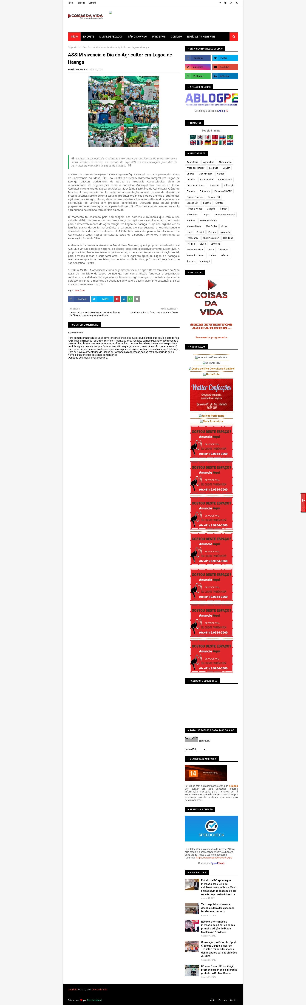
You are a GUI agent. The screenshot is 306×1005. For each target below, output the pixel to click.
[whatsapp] (236, 3)
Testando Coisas (195, 255)
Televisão (223, 249)
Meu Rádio (211, 226)
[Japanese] (208, 138)
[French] (200, 144)
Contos (220, 174)
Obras (224, 226)
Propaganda (193, 238)
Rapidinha (228, 238)
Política (212, 232)
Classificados (205, 174)
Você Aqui (205, 261)
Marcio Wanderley (77, 69)
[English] (193, 144)
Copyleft (72, 989)
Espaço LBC (214, 197)
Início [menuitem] (74, 36)
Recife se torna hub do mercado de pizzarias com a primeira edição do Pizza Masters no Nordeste (218, 927)
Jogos (206, 214)
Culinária (191, 179)
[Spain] (215, 144)
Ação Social (193, 162)
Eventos (219, 203)
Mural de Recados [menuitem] (111, 36)
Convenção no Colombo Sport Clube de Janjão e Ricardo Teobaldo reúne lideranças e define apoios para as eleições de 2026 (219, 949)
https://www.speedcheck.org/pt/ (214, 857)
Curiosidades (206, 179)
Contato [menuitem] (176, 36)
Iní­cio (70, 3)
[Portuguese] (230, 138)
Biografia (213, 168)
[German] (208, 144)
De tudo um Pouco (196, 185)
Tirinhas (212, 255)
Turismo (191, 261)
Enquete (191, 191)
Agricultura (208, 162)
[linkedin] (225, 76)
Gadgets (211, 209)
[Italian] (222, 144)
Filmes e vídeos (194, 209)
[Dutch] (230, 144)
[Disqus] (124, 484)
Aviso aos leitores (196, 168)
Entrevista (205, 191)
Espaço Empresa (195, 197)
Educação (229, 185)
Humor (223, 209)
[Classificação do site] (206, 780)
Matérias (191, 220)
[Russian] (222, 138)
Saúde (203, 244)
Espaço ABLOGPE (223, 191)
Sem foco (87, 47)
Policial (200, 232)
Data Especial (225, 179)
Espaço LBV (193, 203)
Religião (191, 244)
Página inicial (74, 47)
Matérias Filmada (208, 220)
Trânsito (225, 255)
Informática (192, 214)
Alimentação (225, 162)
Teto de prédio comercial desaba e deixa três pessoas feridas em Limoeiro (217, 908)
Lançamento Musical (224, 214)
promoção (225, 232)
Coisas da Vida (99, 989)
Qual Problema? (211, 238)
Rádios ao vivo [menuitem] (137, 36)
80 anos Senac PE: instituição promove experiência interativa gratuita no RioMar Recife (219, 970)
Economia (215, 185)
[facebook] (220, 3)
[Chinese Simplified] (215, 138)
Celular (226, 168)
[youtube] (225, 67)
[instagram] (231, 3)
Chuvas (190, 174)
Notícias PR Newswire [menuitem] (201, 36)
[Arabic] (193, 138)
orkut (189, 232)
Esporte (207, 203)
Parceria (81, 3)
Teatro (211, 249)
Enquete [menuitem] (88, 36)
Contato (92, 3)
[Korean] (200, 138)
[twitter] (225, 3)
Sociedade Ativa (195, 249)
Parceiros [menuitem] (159, 36)
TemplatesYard (94, 1000)
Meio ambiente (194, 226)
